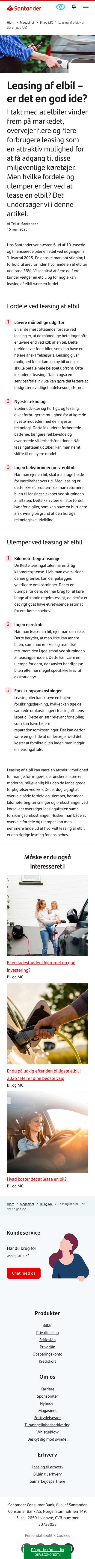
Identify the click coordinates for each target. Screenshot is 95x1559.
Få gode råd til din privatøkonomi (47, 1552)
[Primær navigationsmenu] (85, 7)
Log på (73, 7)
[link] (10, 7)
